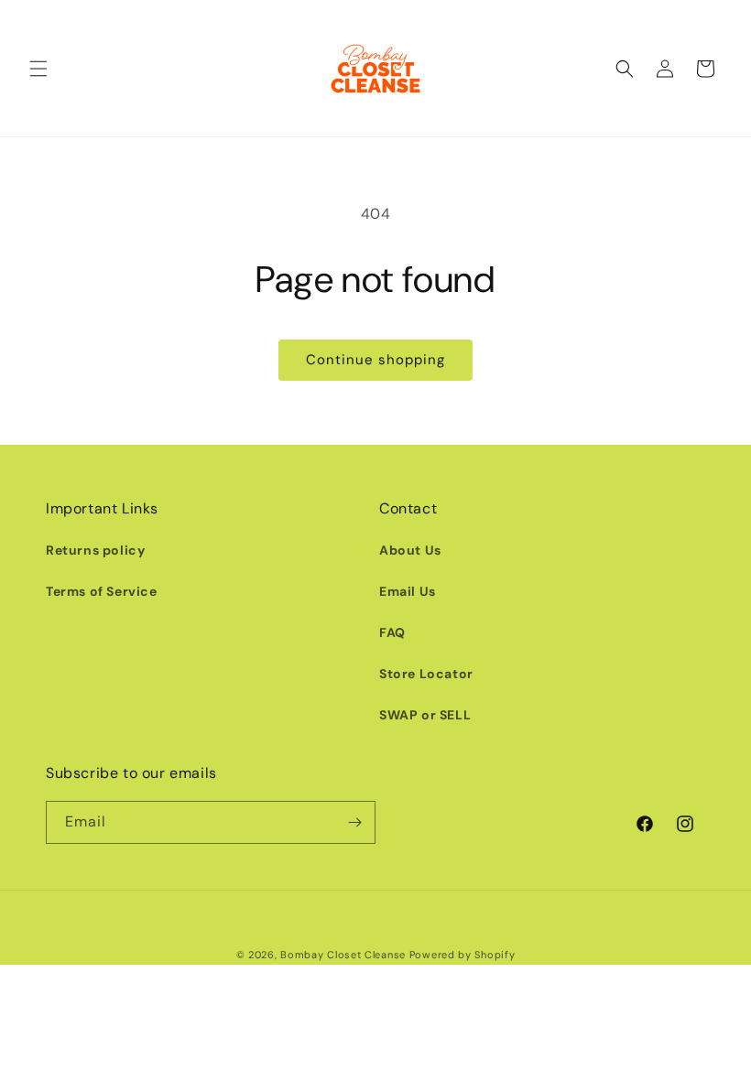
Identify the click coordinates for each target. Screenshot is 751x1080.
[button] (38, 69)
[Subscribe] (354, 822)
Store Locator (426, 673)
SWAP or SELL (425, 715)
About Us (410, 550)
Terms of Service (102, 591)
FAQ (392, 632)
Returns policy (95, 550)
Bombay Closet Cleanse (343, 954)
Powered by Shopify (462, 954)
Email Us (407, 591)
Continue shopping (375, 360)
